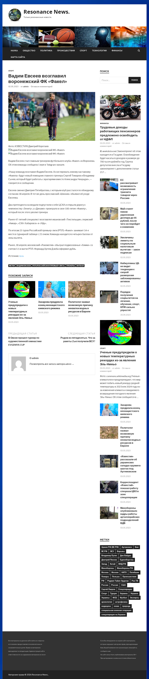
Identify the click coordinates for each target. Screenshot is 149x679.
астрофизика (121, 602)
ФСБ (115, 597)
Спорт (83, 50)
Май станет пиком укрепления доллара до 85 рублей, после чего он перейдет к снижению (130, 217)
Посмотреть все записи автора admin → (52, 363)
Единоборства (126, 560)
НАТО (124, 572)
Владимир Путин (109, 555)
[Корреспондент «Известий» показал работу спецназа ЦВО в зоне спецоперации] (109, 492)
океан (116, 606)
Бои (137, 547)
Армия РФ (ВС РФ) (110, 547)
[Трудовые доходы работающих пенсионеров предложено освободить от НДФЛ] (120, 120)
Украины (105, 597)
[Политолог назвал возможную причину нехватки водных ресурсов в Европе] (81, 298)
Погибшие (134, 572)
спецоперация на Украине (113, 614)
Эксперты (134, 597)
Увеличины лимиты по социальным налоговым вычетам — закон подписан (130, 245)
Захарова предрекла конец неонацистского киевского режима (51, 305)
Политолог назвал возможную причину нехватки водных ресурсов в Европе (80, 306)
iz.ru (21, 255)
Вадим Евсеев (24, 266)
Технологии (99, 50)
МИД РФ (122, 564)
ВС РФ (104, 551)
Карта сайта (18, 57)
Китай (112, 564)
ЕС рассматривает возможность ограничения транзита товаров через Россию (129, 188)
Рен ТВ (135, 581)
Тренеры (70, 266)
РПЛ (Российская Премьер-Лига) (48, 266)
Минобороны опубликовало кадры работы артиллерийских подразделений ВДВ (130, 515)
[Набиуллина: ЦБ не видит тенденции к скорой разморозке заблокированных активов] (109, 273)
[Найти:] (120, 80)
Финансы (117, 50)
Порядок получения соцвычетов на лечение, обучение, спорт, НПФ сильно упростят (130, 301)
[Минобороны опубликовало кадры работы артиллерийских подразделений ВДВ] (109, 518)
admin (26, 86)
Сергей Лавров (108, 589)
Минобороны (107, 568)
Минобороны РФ (125, 568)
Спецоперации (125, 589)
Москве (114, 572)
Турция (113, 593)
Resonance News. (47, 11)
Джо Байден (125, 555)
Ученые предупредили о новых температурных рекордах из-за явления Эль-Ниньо (20, 309)
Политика (46, 50)
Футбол (80, 266)
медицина (106, 606)
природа (126, 606)
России (104, 585)
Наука (14, 50)
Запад (104, 564)
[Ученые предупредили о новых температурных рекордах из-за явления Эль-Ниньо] (21, 298)
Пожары (105, 576)
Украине (134, 593)
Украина (123, 593)
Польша (115, 576)
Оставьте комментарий (41, 86)
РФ (102, 581)
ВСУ (112, 551)
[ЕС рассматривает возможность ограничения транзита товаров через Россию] (109, 190)
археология (106, 602)
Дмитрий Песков (109, 560)
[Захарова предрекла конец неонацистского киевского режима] (51, 298)
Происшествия (66, 50)
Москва (104, 572)
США (123, 585)
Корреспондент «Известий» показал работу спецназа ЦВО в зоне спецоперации (129, 490)
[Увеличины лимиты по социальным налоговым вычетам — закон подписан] (109, 247)
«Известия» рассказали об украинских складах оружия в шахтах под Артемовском (130, 464)
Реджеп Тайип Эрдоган (118, 581)
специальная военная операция (116, 610)
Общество (29, 50)
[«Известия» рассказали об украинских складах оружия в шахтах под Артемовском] (109, 466)
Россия (114, 585)
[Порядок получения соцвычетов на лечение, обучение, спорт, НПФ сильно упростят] (109, 302)
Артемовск (127, 547)
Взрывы (121, 551)
